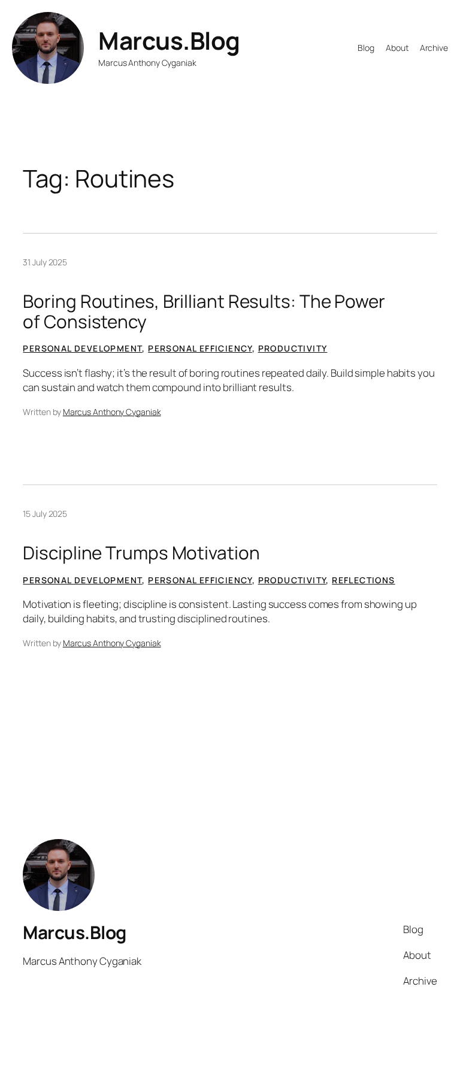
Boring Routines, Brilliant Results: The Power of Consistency (204, 311)
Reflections (363, 580)
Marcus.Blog (169, 40)
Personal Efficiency (200, 348)
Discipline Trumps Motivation (141, 552)
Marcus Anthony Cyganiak (112, 411)
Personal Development (82, 348)
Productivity (293, 348)
